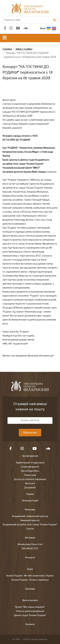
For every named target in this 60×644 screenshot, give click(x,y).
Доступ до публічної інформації (30, 479)
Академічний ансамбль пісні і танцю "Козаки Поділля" (30, 524)
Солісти (30, 529)
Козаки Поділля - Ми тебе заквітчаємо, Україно (30, 576)
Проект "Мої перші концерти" (30, 607)
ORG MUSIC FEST (30, 548)
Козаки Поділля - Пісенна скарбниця (30, 580)
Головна (7, 49)
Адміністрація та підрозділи (30, 462)
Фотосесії (30, 483)
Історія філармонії (30, 467)
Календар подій (30, 500)
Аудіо (30, 569)
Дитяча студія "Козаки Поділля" (30, 615)
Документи (30, 487)
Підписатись (30, 432)
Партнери (30, 589)
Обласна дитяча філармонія (30, 611)
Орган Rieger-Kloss (30, 471)
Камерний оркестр (30, 520)
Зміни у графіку (23, 49)
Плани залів (30, 475)
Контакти (30, 624)
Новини (30, 494)
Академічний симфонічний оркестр (30, 516)
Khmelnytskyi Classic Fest (30, 544)
